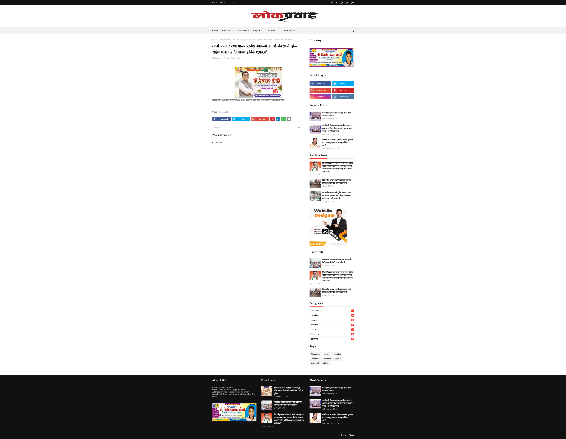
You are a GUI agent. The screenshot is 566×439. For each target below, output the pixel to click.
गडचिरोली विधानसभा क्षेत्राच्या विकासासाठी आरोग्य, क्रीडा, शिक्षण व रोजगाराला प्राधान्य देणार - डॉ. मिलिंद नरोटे (337, 128)
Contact (231, 2)
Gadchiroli (223, 40)
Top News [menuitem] (242, 31)
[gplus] (352, 2)
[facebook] (331, 2)
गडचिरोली (332, 339)
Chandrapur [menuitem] (287, 31)
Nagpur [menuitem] (256, 31)
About (222, 2)
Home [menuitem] (215, 31)
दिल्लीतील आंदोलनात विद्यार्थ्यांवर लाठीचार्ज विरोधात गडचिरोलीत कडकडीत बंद (336, 261)
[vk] (343, 96)
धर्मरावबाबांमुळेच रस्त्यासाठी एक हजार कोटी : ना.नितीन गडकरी (337, 114)
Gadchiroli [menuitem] (226, 31)
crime (332, 329)
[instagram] (341, 2)
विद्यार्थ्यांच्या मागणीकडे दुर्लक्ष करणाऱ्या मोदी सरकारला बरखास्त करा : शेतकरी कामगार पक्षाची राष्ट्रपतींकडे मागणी (336, 195)
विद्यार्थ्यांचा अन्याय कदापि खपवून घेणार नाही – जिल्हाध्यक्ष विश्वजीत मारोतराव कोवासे (337, 181)
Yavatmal (332, 325)
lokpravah (218, 58)
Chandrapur (332, 310)
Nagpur (332, 320)
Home (214, 2)
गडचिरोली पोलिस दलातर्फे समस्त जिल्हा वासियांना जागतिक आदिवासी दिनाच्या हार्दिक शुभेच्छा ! (288, 390)
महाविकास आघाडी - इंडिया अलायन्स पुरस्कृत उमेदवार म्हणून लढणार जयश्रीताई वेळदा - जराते (337, 142)
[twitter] (336, 2)
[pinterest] (346, 2)
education (332, 334)
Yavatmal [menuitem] (270, 31)
